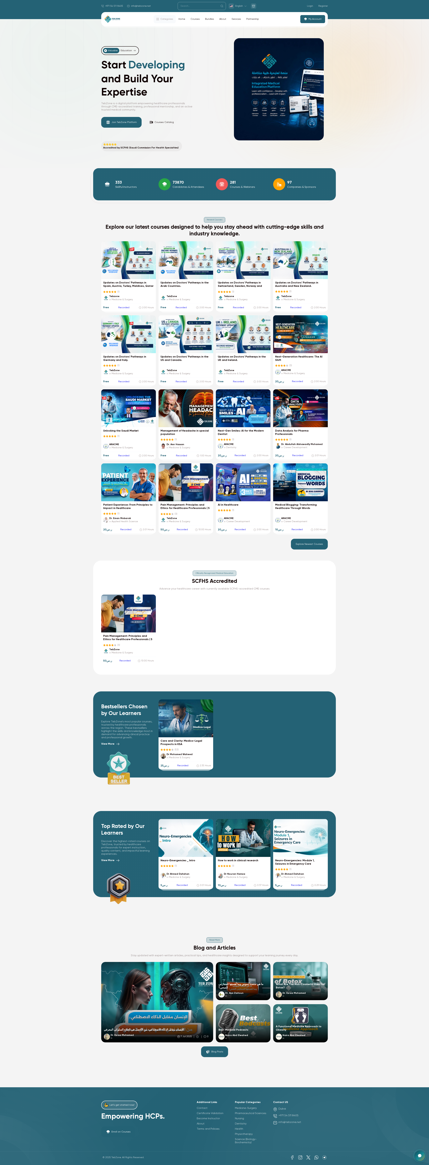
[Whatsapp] (316, 1157)
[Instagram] (300, 1157)
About (222, 19)
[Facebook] (292, 1157)
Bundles (209, 19)
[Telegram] (324, 1157)
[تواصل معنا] (420, 1156)
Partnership (252, 19)
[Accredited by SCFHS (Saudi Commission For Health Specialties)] (141, 145)
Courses (195, 19)
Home (181, 19)
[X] (308, 1157)
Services (236, 19)
